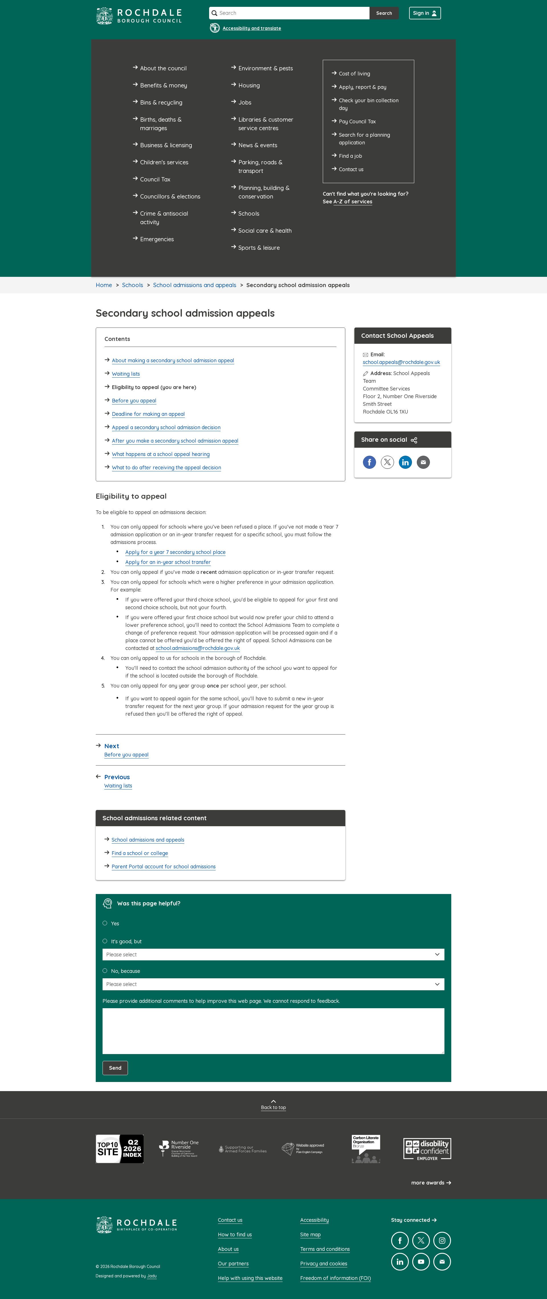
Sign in (421, 13)
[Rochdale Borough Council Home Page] (139, 16)
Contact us (230, 1220)
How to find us (235, 1234)
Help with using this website (250, 1278)
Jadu (152, 1275)
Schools (132, 285)
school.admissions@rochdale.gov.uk (198, 648)
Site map (310, 1234)
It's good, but (126, 941)
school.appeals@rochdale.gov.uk (401, 362)
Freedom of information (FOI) (335, 1278)
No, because (125, 971)
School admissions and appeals (194, 285)
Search (384, 13)
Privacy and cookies (323, 1263)
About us (228, 1249)
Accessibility (314, 1220)
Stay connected (410, 1220)
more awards (427, 1182)
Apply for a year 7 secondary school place (175, 552)
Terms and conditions (325, 1249)
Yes (115, 923)
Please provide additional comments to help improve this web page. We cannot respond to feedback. (221, 1001)
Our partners (233, 1263)
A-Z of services (353, 201)
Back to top (273, 1107)
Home (104, 285)
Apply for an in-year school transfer (168, 562)
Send (115, 1068)
